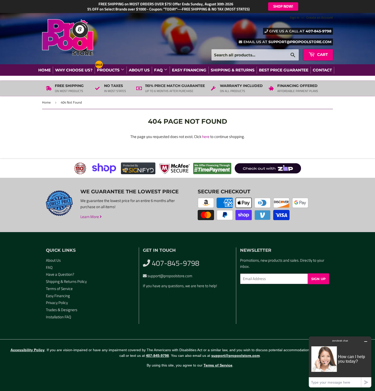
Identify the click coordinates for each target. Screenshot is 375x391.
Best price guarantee (283, 70)
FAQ (159, 70)
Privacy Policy (57, 303)
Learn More (90, 217)
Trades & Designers (61, 310)
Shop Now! (283, 6)
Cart (322, 54)
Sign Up (318, 279)
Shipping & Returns (233, 70)
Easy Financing (189, 70)
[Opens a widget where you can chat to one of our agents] (340, 361)
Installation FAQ (58, 317)
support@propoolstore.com (299, 42)
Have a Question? (60, 274)
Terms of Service (59, 289)
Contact (322, 70)
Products (109, 70)
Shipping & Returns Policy (66, 281)
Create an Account (319, 17)
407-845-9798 (318, 31)
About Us (139, 70)
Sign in (294, 17)
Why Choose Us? (74, 70)
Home (44, 70)
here (205, 137)
